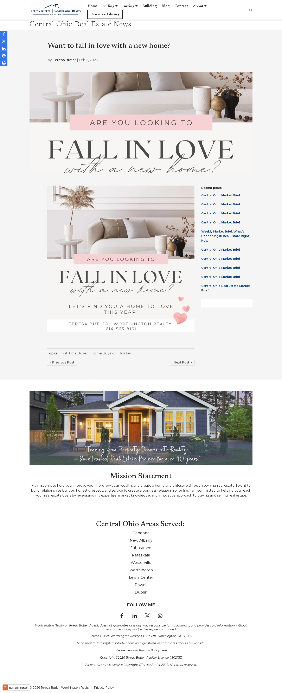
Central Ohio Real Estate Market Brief (225, 288)
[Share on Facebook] (4, 34)
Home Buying (103, 353)
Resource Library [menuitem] (105, 14)
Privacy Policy (104, 687)
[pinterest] (4, 55)
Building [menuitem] (149, 6)
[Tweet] (4, 41)
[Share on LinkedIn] (4, 48)
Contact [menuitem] (181, 6)
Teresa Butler (64, 60)
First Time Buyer (74, 353)
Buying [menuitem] (128, 6)
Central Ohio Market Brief (220, 195)
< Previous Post (62, 362)
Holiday (124, 353)
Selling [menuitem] (108, 6)
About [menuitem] (198, 6)
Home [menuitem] (93, 6)
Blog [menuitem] (165, 6)
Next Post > (183, 362)
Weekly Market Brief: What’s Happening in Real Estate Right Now (225, 236)
